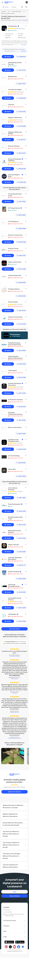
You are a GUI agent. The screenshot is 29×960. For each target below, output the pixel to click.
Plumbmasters (14, 692)
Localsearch (3, 11)
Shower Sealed (14, 678)
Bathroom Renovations (16, 11)
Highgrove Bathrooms (14, 712)
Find (9, 11)
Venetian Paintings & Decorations (14, 738)
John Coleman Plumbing (14, 656)
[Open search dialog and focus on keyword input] (2, 7)
